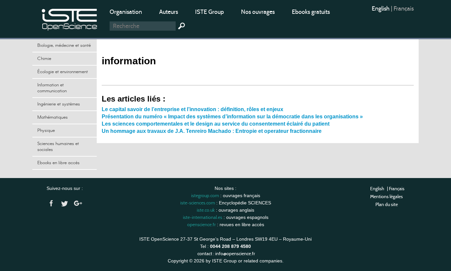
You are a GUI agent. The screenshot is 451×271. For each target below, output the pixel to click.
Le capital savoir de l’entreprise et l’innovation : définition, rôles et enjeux (192, 109)
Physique (46, 130)
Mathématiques (52, 117)
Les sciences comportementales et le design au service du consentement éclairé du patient (216, 124)
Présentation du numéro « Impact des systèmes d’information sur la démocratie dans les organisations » (232, 116)
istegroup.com (205, 195)
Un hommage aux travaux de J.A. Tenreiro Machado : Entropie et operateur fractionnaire (212, 131)
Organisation (126, 11)
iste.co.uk (206, 210)
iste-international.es (202, 217)
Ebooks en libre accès (58, 163)
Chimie (44, 58)
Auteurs (168, 11)
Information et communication (52, 88)
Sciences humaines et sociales (58, 146)
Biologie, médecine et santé (64, 45)
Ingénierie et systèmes (58, 104)
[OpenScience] (69, 18)
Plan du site (386, 204)
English (381, 8)
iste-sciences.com (197, 203)
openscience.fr (201, 224)
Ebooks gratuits (311, 11)
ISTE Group (209, 11)
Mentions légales (386, 196)
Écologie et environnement (62, 72)
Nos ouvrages (258, 11)
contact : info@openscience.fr (226, 253)
